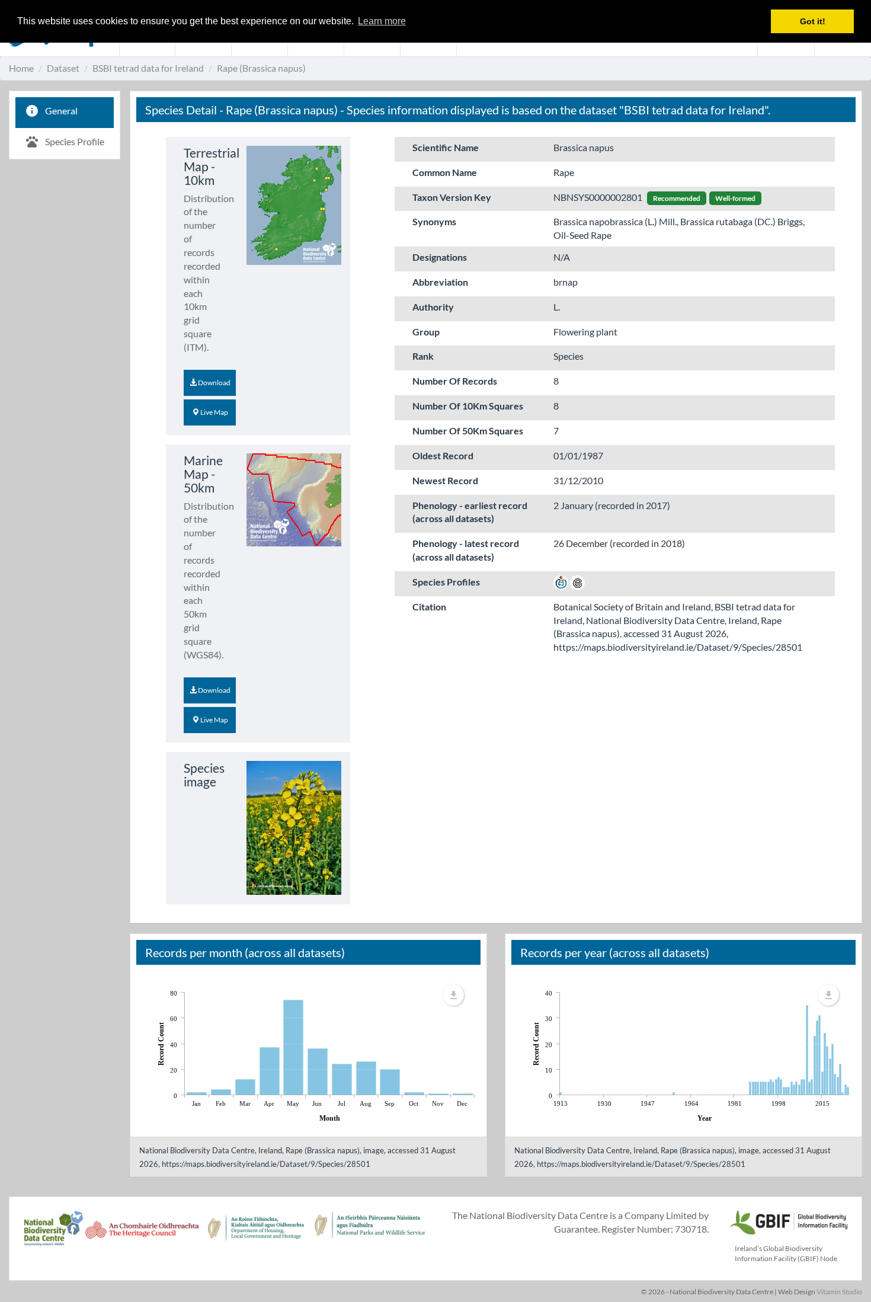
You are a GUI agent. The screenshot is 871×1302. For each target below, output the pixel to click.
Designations (439, 257)
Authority (433, 306)
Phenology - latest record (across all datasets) (465, 550)
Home (21, 67)
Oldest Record (442, 455)
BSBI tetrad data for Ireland (148, 67)
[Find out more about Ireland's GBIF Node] (788, 1220)
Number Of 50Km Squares (467, 430)
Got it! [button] (812, 21)
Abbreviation (440, 281)
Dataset (63, 67)
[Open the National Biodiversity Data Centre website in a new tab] (53, 1235)
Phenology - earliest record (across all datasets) (469, 512)
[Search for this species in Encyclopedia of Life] (577, 581)
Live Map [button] (213, 412)
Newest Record (445, 480)
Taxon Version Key (451, 197)
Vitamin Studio (839, 1291)
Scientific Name (445, 147)
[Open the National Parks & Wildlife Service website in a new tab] (370, 1235)
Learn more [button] (382, 21)
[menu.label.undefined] (453, 995)
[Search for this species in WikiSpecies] (560, 581)
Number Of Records (454, 380)
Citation (429, 606)
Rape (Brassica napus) (261, 67)
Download (213, 382)
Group (426, 331)
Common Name (444, 172)
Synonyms (434, 221)
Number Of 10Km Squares (467, 405)
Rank (423, 356)
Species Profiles (446, 581)
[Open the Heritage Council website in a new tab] (142, 1235)
